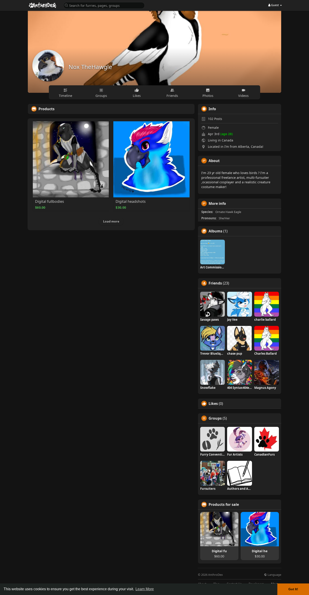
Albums (215, 231)
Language (274, 574)
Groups (215, 418)
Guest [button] (275, 5)
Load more (111, 221)
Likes (213, 403)
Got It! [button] (293, 589)
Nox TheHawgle (90, 67)
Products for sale (224, 504)
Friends (215, 283)
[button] (104, 5)
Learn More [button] (144, 589)
